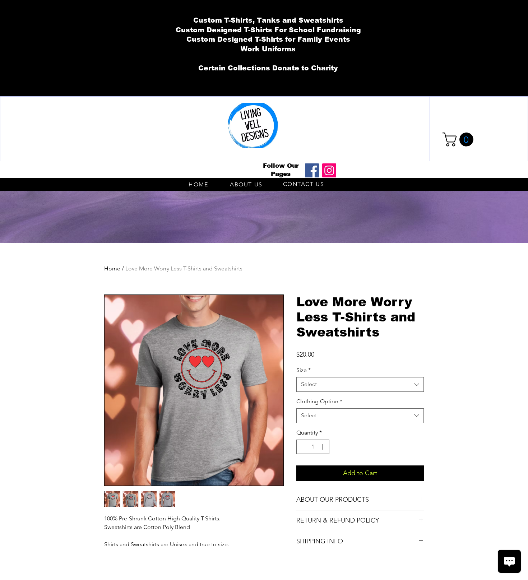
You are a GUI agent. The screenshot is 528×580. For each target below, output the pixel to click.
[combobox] (360, 384)
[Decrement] (302, 447)
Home (112, 268)
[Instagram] (329, 170)
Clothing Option (319, 401)
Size (303, 370)
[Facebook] (312, 170)
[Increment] (323, 447)
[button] (460, 140)
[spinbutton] (312, 447)
